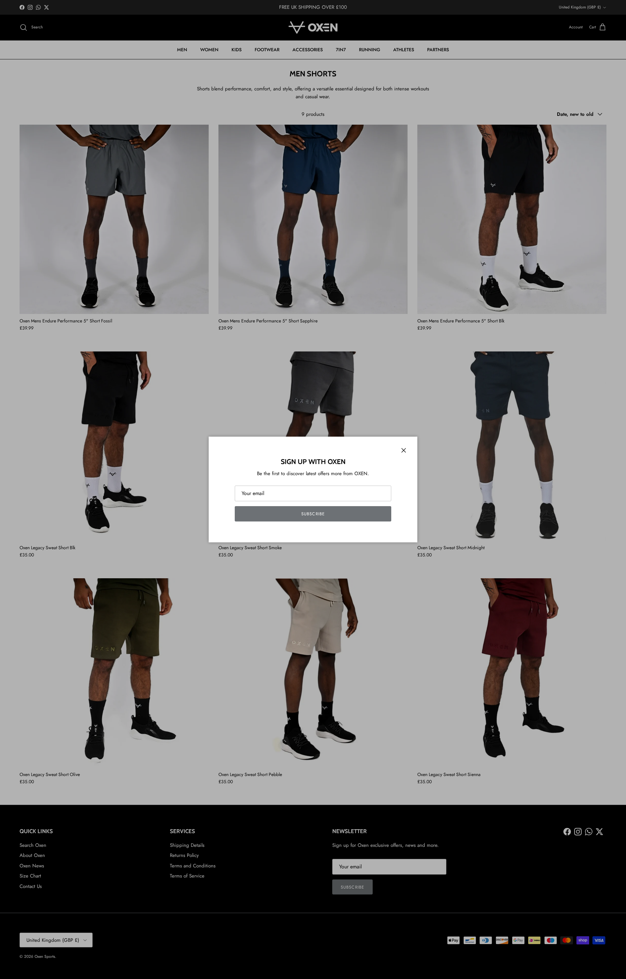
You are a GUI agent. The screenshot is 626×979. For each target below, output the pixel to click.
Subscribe (312, 514)
